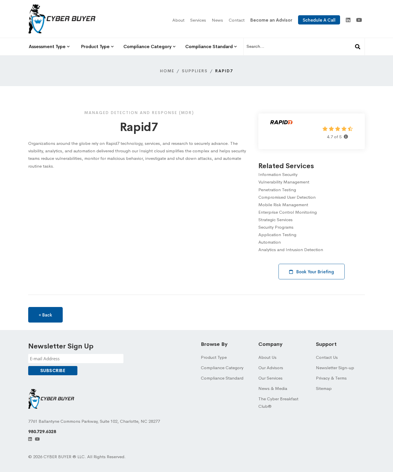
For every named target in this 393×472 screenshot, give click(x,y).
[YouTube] (359, 20)
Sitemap (324, 388)
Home (167, 70)
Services (198, 20)
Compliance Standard (222, 378)
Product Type (214, 357)
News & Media (272, 388)
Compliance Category (222, 367)
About (178, 20)
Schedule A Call (319, 20)
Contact (237, 20)
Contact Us (327, 357)
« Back (45, 315)
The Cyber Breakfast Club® (278, 402)
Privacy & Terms (331, 378)
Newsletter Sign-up (335, 367)
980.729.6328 (42, 431)
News (217, 20)
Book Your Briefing (314, 271)
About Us (267, 357)
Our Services (270, 378)
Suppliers (195, 70)
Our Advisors (270, 367)
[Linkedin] (348, 20)
